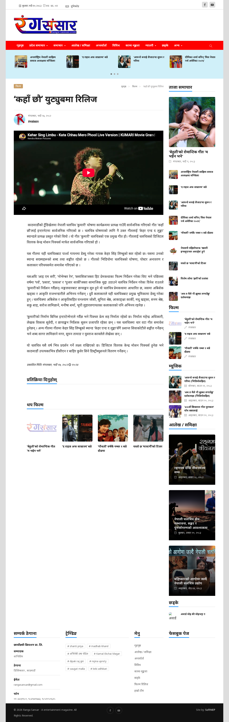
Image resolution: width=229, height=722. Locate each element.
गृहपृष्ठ (20, 45)
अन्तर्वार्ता (101, 45)
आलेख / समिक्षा (80, 45)
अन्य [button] (177, 45)
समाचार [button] (58, 45)
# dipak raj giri (75, 661)
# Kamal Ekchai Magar (107, 653)
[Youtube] (212, 5)
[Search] (211, 45)
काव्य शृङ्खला (133, 45)
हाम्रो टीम (139, 691)
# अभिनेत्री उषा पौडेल (77, 653)
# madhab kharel (98, 646)
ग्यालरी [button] (149, 45)
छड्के (165, 45)
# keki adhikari (99, 668)
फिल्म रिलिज (141, 684)
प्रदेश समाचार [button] (37, 45)
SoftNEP (210, 709)
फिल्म (134, 86)
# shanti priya (75, 646)
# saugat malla (76, 668)
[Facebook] (205, 5)
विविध (116, 45)
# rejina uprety (97, 661)
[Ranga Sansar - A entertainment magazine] (45, 25)
